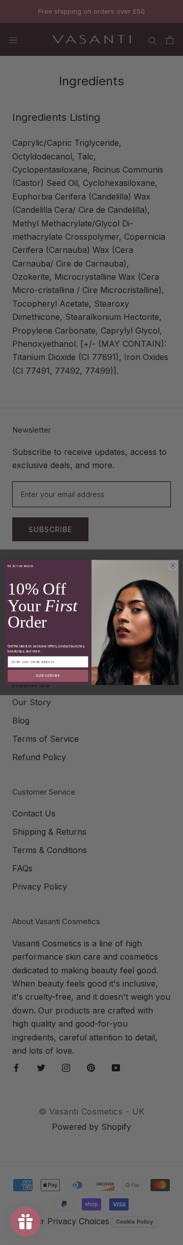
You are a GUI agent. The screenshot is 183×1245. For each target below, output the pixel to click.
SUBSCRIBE (48, 675)
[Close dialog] (172, 565)
